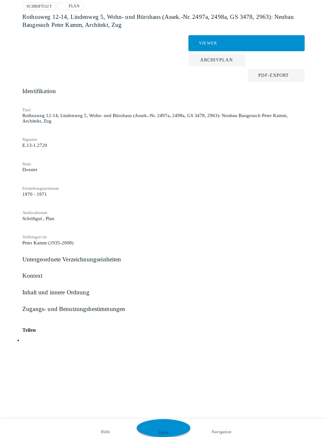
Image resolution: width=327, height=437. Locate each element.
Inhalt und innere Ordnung (55, 292)
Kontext (32, 275)
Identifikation (39, 91)
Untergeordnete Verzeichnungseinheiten (71, 259)
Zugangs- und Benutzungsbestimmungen (73, 309)
